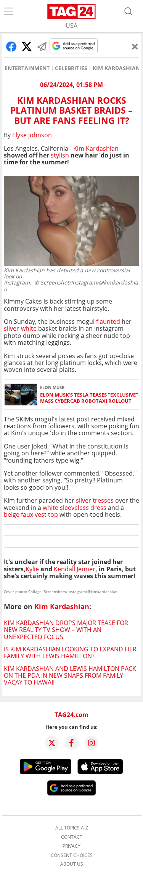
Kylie (32, 569)
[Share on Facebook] (11, 46)
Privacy (71, 846)
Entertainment (27, 68)
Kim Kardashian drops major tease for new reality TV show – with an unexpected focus (66, 630)
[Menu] (8, 11)
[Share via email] (42, 46)
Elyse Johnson (32, 135)
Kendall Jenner (74, 569)
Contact (71, 837)
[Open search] (128, 11)
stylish (60, 155)
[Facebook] (72, 743)
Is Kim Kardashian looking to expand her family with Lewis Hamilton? (70, 652)
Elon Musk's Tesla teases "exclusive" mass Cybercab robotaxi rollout (89, 398)
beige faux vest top (31, 514)
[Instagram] (91, 743)
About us (71, 864)
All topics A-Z (71, 828)
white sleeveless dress (74, 507)
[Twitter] (52, 743)
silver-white (20, 328)
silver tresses (95, 500)
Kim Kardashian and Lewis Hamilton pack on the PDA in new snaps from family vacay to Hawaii (70, 675)
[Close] (135, 46)
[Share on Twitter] (26, 46)
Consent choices (72, 855)
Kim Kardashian (116, 68)
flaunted (108, 321)
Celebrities (71, 68)
